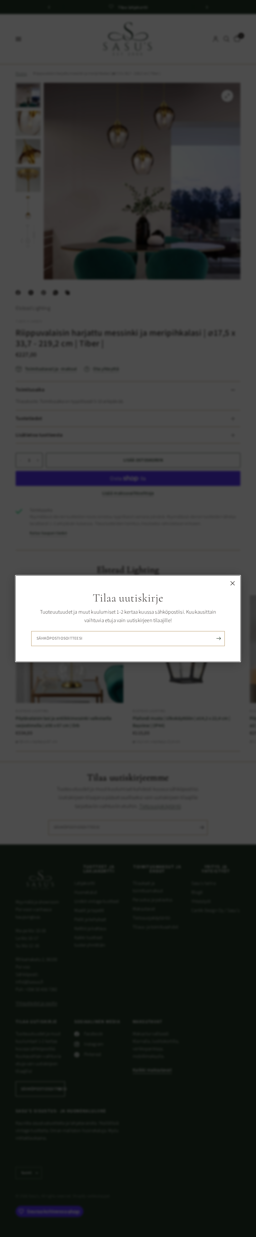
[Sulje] (232, 583)
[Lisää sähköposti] (218, 638)
